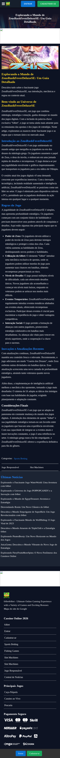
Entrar (7, 631)
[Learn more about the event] (30, 36)
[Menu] (3, 3)
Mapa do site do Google (15, 609)
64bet (7, 624)
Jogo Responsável (13, 670)
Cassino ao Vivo (12, 698)
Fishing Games (11, 651)
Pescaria (8, 705)
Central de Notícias (13, 677)
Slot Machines (11, 657)
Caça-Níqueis (11, 692)
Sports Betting (20, 458)
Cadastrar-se (10, 637)
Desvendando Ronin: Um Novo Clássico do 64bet (25, 507)
